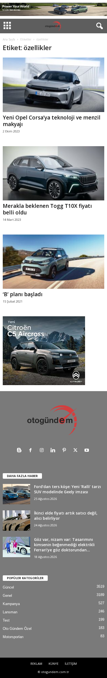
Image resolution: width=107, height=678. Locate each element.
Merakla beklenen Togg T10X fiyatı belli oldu (47, 209)
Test (6, 620)
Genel (7, 595)
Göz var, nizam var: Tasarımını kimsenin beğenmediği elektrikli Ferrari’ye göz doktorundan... (64, 544)
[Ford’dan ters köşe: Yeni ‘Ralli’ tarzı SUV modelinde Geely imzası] (16, 494)
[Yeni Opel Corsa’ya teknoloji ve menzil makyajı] (53, 85)
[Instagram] (43, 451)
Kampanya (11, 604)
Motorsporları (13, 637)
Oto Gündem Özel (17, 629)
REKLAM (36, 663)
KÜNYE (53, 663)
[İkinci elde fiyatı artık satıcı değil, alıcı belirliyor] (16, 520)
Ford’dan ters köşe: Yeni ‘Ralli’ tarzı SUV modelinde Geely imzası (67, 489)
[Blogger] (20, 451)
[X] (76, 451)
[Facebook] (31, 451)
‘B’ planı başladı (23, 294)
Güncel (8, 587)
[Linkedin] (54, 451)
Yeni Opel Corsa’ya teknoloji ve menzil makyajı (51, 121)
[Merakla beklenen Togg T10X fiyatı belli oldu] (53, 173)
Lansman (10, 612)
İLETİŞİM (71, 663)
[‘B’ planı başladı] (53, 262)
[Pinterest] (65, 451)
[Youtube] (87, 451)
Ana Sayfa (9, 39)
